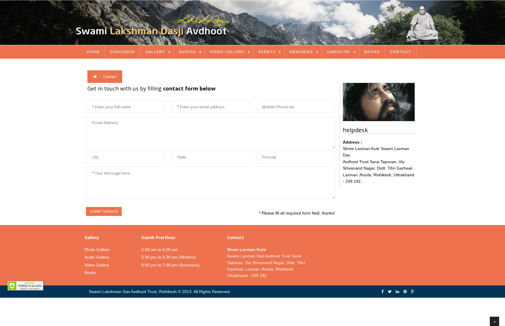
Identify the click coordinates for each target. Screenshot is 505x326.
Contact (400, 52)
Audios (187, 52)
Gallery (155, 52)
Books (372, 52)
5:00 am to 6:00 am (159, 249)
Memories (301, 52)
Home (93, 52)
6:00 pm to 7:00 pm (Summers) (170, 265)
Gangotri (338, 52)
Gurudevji (122, 52)
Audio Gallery (96, 257)
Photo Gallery (97, 249)
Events (266, 52)
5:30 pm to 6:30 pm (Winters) (168, 257)
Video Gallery (227, 52)
